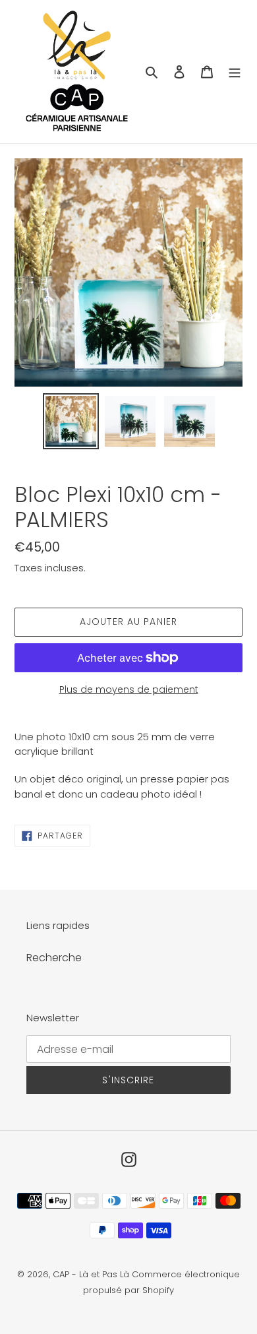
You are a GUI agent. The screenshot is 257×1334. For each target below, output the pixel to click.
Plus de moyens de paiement (128, 689)
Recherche (54, 957)
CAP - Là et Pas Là (91, 1274)
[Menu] (234, 71)
